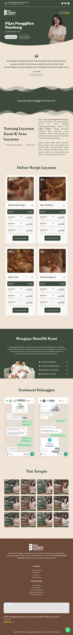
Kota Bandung (37, 585)
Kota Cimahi (36, 587)
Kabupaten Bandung (36, 590)
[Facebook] (65, 3)
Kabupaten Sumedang (36, 594)
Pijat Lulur (36, 575)
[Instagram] (68, 3)
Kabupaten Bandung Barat (36, 592)
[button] (68, 630)
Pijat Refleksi (36, 572)
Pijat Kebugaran (36, 577)
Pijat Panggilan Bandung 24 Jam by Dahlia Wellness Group (31, 617)
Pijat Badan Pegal (36, 570)
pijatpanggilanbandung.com (38, 74)
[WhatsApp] (62, 3)
